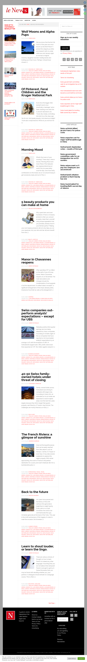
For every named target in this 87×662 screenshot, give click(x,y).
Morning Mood (32, 149)
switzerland (49, 77)
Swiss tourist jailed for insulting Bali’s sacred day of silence (71, 186)
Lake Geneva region (38, 72)
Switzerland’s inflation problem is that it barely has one (70, 177)
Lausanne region (49, 72)
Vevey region (25, 79)
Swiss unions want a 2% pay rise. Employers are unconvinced (70, 167)
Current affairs (32, 526)
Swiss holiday (46, 75)
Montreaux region (35, 74)
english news (47, 70)
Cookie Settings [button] (72, 658)
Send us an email (37, 619)
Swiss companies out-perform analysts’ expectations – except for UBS (37, 314)
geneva (23, 72)
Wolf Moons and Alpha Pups (38, 33)
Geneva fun (29, 72)
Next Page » (52, 603)
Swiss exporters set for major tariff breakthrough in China (70, 140)
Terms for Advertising (67, 77)
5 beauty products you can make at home (37, 203)
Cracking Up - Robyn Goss (35, 69)
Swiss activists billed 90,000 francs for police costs (70, 130)
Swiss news (36, 77)
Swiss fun (39, 75)
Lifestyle (35, 239)
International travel (34, 472)
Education (31, 583)
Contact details (36, 617)
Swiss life (29, 77)
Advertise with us (49, 616)
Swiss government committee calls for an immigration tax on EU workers (70, 84)
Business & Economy (33, 353)
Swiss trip (42, 77)
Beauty (30, 239)
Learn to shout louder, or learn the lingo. (37, 547)
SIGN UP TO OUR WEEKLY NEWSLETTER (10, 27)
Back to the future (34, 492)
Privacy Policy (67, 53)
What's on (32, 79)
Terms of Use (36, 621)
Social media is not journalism (10, 103)
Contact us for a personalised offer (49, 621)
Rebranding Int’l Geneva (9, 76)
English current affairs (35, 70)
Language (37, 583)
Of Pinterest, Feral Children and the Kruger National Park (36, 92)
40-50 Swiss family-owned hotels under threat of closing (36, 377)
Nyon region (32, 75)
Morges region (45, 74)
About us (34, 615)
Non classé (31, 414)
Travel (42, 472)
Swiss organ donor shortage (10, 118)
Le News (17, 11)
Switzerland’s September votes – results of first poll (71, 148)
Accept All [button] (81, 658)
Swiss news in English (47, 300)
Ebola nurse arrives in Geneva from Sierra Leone (10, 60)
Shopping (30, 296)
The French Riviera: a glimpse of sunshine (36, 436)
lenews (27, 74)
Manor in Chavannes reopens (36, 261)
